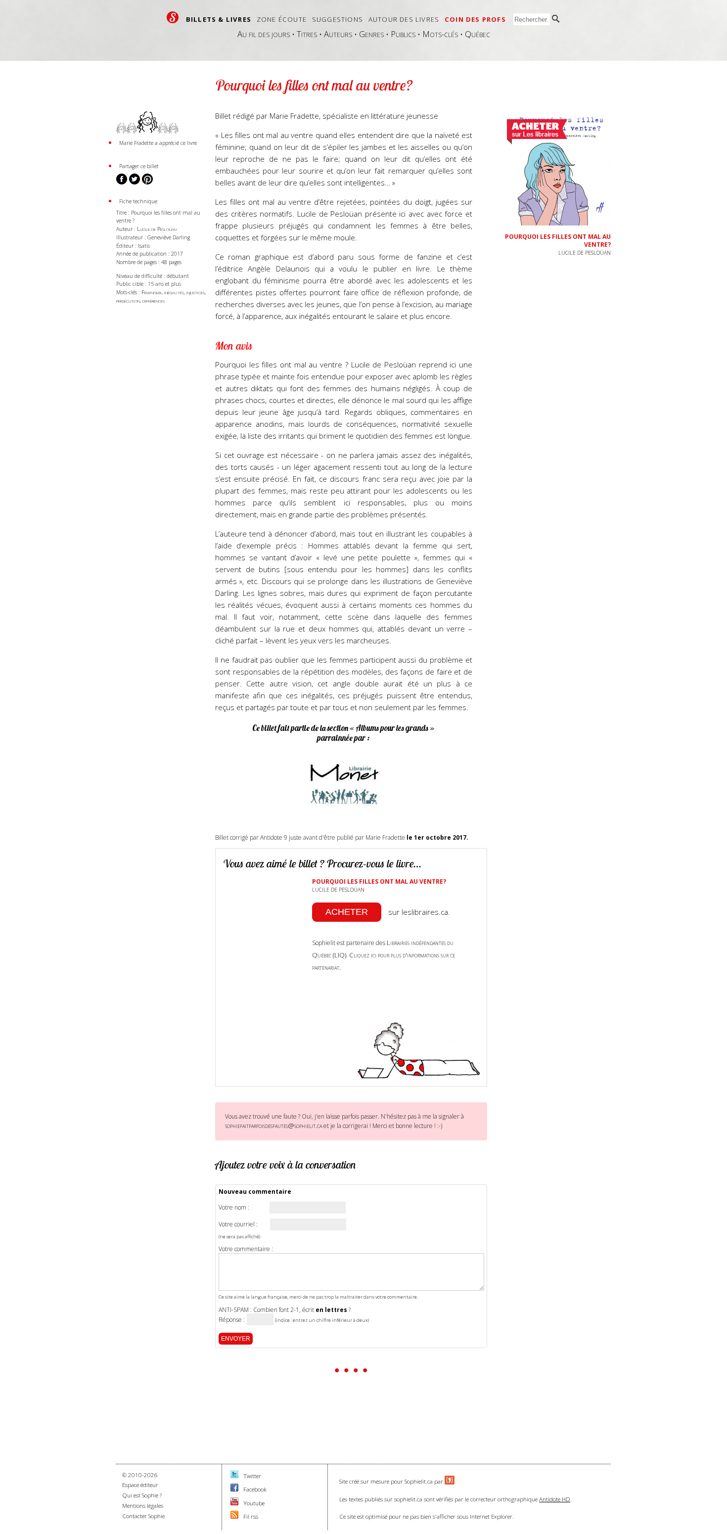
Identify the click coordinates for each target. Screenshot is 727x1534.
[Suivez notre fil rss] (234, 1516)
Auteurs (338, 34)
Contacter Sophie (143, 1516)
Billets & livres (218, 19)
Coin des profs (475, 19)
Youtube (254, 1503)
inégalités (174, 292)
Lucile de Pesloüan (157, 228)
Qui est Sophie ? (142, 1495)
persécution (128, 300)
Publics (403, 34)
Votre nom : (234, 1208)
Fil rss (250, 1516)
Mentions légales (142, 1505)
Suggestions (337, 19)
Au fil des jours (263, 34)
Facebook (255, 1489)
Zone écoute (282, 19)
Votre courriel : (238, 1224)
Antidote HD (554, 1499)
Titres (307, 34)
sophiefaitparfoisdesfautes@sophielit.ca (273, 1125)
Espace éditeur (140, 1485)
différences (153, 300)
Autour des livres (403, 19)
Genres (371, 34)
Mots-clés (440, 34)
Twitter (252, 1476)
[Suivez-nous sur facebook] (234, 1489)
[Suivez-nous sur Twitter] (234, 1476)
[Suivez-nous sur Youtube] (234, 1503)
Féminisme (151, 292)
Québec (477, 34)
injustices (195, 292)
